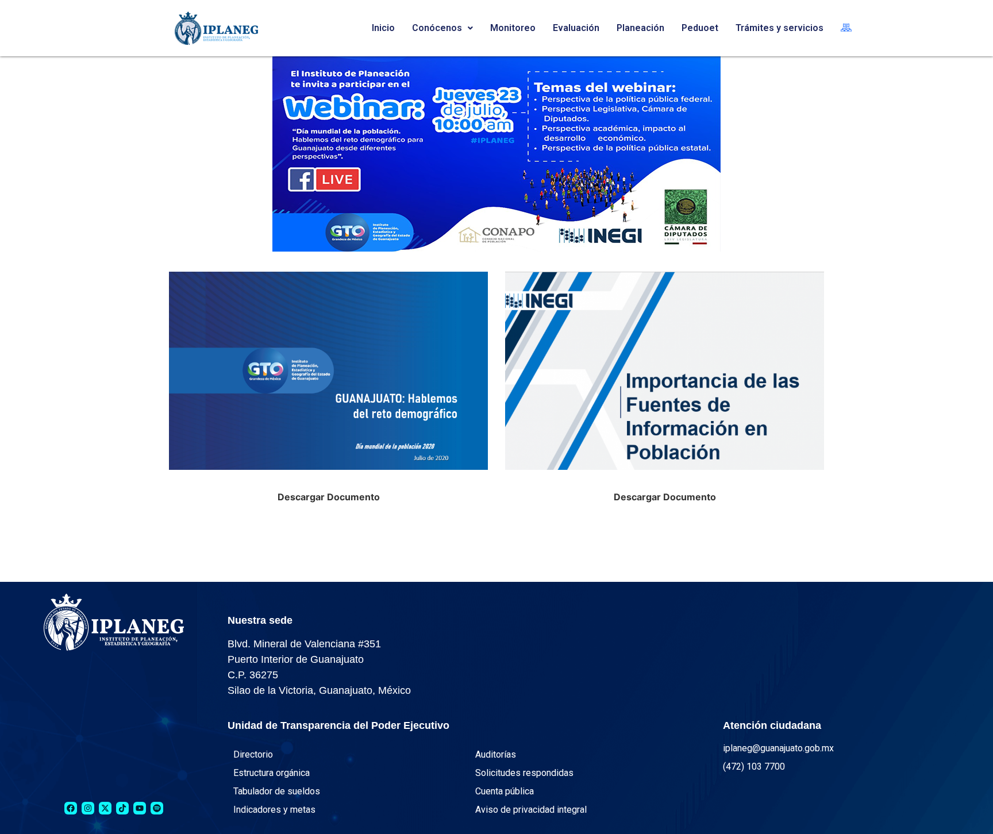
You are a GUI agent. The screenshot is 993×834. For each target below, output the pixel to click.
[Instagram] (88, 808)
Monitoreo (513, 27)
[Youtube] (139, 808)
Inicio (383, 27)
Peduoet (700, 27)
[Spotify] (157, 808)
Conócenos (437, 27)
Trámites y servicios (779, 27)
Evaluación (576, 27)
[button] (442, 28)
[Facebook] (70, 808)
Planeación (640, 27)
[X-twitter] (105, 808)
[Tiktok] (122, 808)
